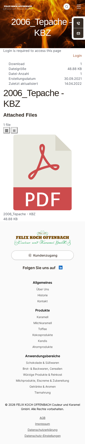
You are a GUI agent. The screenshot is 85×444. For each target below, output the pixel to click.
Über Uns (42, 289)
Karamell (42, 317)
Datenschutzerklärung (43, 429)
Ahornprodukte (42, 347)
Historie (43, 295)
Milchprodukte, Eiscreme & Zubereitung (42, 380)
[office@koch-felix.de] (78, 33)
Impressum (42, 423)
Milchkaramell (42, 323)
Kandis (42, 341)
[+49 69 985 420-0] (78, 23)
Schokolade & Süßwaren (42, 362)
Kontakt (42, 301)
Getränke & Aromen (43, 386)
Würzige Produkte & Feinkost (42, 374)
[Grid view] (6, 130)
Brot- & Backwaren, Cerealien (42, 368)
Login (77, 55)
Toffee (42, 329)
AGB (42, 418)
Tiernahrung (42, 392)
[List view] (14, 130)
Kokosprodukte (42, 335)
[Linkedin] (61, 268)
